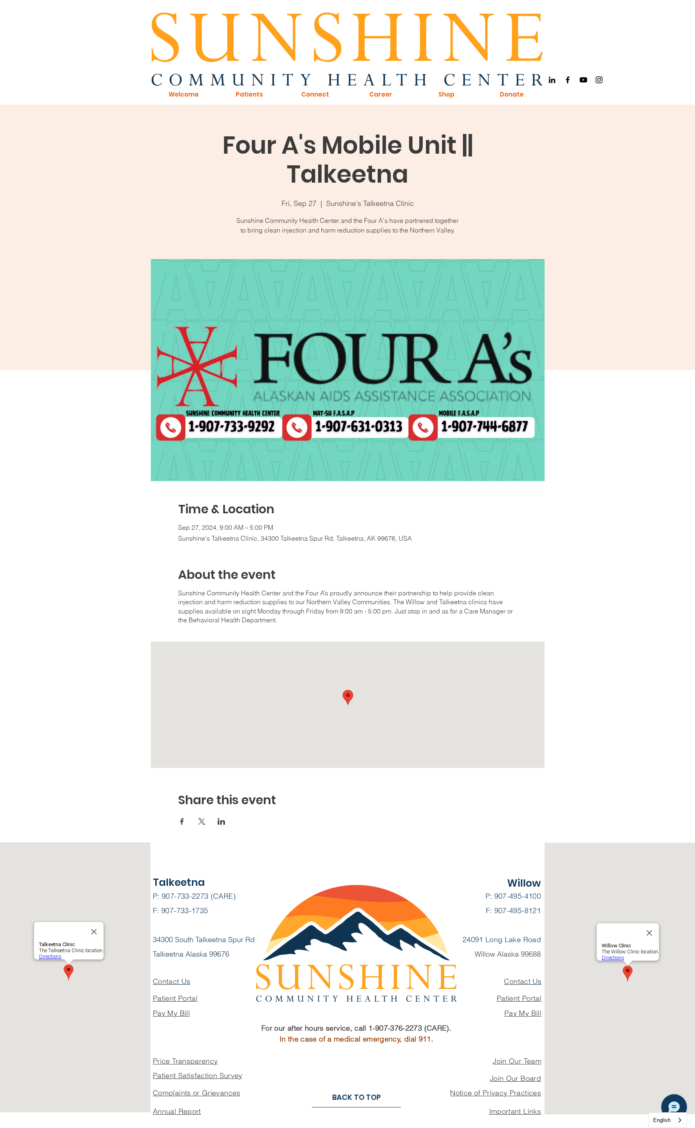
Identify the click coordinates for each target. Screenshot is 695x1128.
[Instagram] (599, 79)
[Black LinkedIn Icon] (552, 79)
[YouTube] (583, 79)
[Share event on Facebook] (182, 821)
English (661, 1120)
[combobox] (668, 1120)
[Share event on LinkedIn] (221, 821)
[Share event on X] (202, 821)
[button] (183, 94)
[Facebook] (567, 79)
